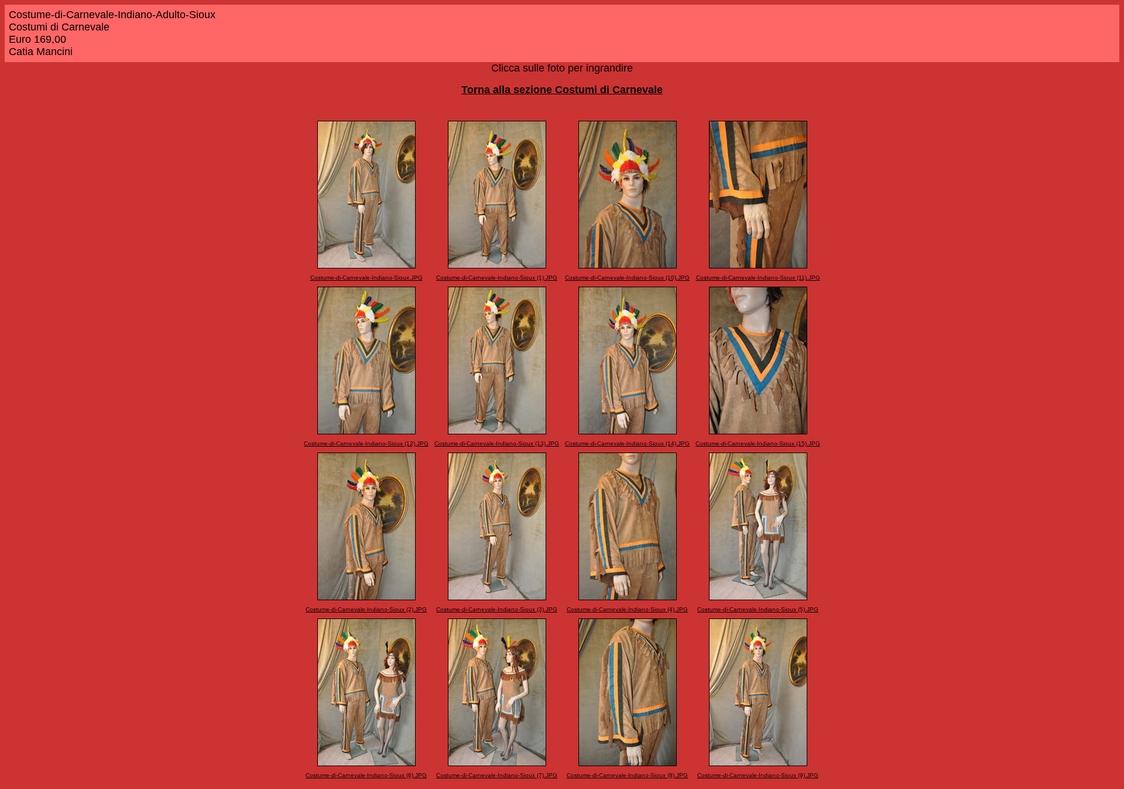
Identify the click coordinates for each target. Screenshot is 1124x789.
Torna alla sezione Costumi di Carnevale (562, 90)
